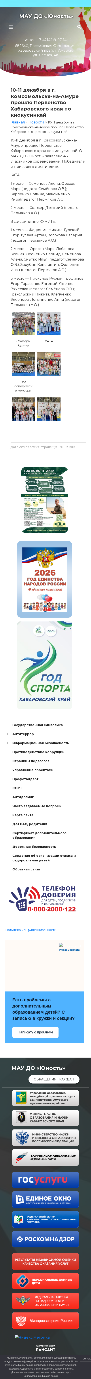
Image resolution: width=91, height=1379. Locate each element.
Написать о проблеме (35, 1032)
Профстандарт (25, 779)
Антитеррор (23, 734)
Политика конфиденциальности (30, 930)
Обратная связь (26, 869)
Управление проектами (32, 770)
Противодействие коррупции (38, 752)
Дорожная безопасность (34, 847)
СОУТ (17, 788)
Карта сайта (22, 815)
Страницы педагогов (30, 761)
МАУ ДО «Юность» (46, 16)
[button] (10, 26)
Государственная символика (37, 725)
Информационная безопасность (40, 743)
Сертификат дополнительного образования (39, 835)
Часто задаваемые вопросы (36, 806)
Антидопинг (23, 797)
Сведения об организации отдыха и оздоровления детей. (44, 858)
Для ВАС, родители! (29, 824)
